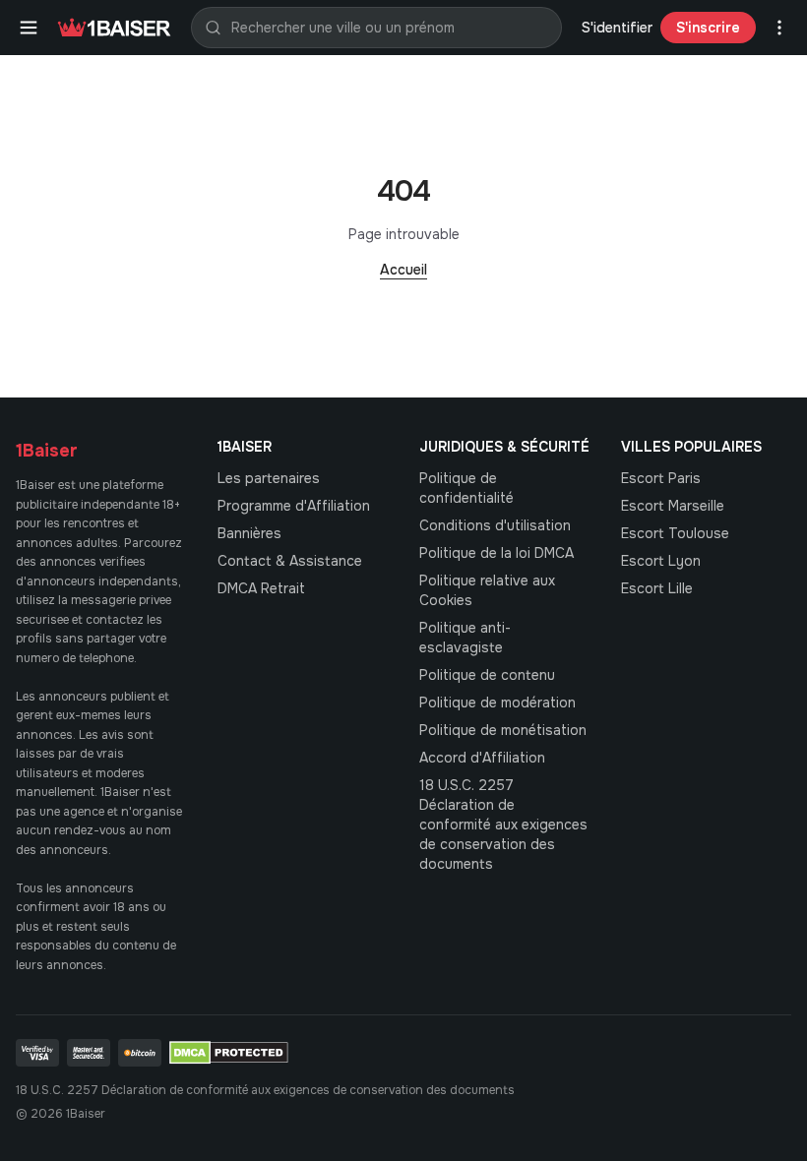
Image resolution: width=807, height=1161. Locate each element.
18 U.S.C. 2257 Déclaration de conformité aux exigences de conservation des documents (503, 824)
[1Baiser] (114, 27)
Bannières (249, 533)
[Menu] (28, 27)
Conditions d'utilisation (495, 525)
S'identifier (617, 27)
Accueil (403, 269)
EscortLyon (661, 561)
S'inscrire (708, 27)
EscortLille (657, 588)
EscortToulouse (675, 533)
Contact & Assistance (289, 561)
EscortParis (661, 478)
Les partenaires (268, 478)
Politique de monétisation (503, 730)
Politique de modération (497, 702)
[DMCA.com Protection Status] (228, 1053)
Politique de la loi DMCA (496, 553)
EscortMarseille (672, 506)
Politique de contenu (487, 675)
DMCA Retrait (261, 588)
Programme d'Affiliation (293, 506)
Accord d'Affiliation (482, 757)
